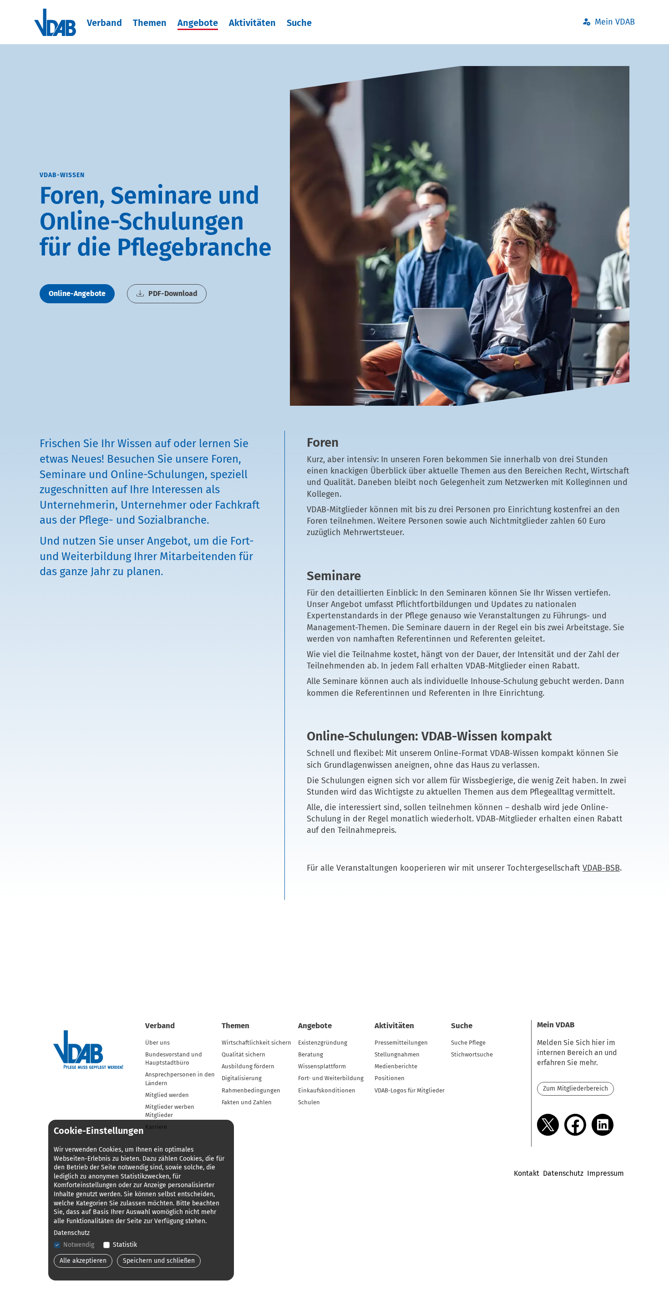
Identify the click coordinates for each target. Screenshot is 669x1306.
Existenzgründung (322, 1042)
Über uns (157, 1042)
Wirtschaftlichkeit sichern (256, 1042)
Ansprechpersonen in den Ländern (180, 1078)
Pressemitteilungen (401, 1042)
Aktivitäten (252, 22)
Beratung (310, 1054)
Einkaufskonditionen (326, 1090)
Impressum (605, 1173)
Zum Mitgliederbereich (575, 1088)
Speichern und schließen (159, 1261)
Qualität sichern (243, 1054)
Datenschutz (563, 1173)
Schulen (309, 1102)
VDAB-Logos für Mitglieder (410, 1090)
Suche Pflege (468, 1042)
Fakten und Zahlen (247, 1102)
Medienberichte (396, 1066)
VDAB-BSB (601, 868)
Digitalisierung (242, 1078)
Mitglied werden (167, 1095)
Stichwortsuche (472, 1054)
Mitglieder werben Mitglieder (169, 1110)
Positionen (390, 1078)
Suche (299, 22)
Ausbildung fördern (248, 1066)
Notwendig (78, 1245)
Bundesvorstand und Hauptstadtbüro (173, 1058)
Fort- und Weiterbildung (331, 1078)
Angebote (197, 22)
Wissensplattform (322, 1066)
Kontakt (526, 1173)
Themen (150, 22)
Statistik (125, 1245)
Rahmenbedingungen (251, 1090)
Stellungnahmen (397, 1054)
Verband (104, 22)
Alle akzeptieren (83, 1261)
